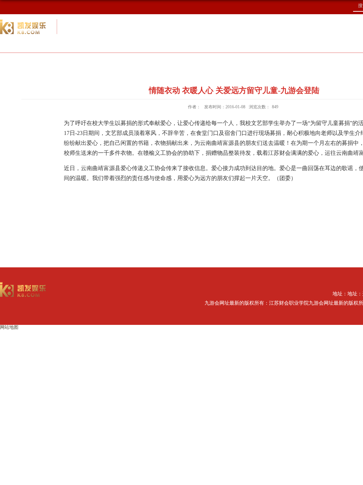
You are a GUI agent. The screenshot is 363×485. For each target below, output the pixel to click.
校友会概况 (127, 62)
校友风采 (248, 62)
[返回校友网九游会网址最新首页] (23, 284)
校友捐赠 (307, 62)
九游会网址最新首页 (50, 62)
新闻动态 (189, 62)
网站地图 (9, 327)
